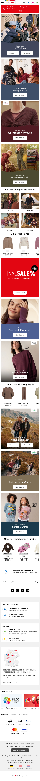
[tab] (4, 714)
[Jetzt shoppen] (20, 79)
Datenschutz (13, 744)
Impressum (9, 746)
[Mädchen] (10, 222)
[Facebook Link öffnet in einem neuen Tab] (12, 590)
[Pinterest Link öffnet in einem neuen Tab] (22, 590)
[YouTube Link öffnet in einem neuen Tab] (27, 590)
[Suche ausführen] (36, 582)
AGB (6, 744)
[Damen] (10, 202)
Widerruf (18, 746)
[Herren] (30, 202)
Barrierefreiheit (27, 746)
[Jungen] (30, 222)
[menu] (2, 2)
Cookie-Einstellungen (26, 744)
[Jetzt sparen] (20, 277)
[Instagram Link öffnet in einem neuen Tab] (17, 590)
